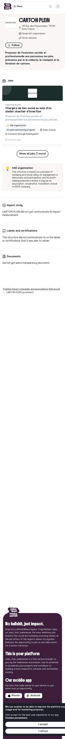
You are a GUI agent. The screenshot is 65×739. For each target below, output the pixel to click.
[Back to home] (14, 613)
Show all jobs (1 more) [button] (32, 153)
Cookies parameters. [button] (16, 718)
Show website (29, 38)
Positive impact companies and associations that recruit (31, 289)
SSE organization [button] (16, 125)
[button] (13, 45)
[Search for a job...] (50, 6)
